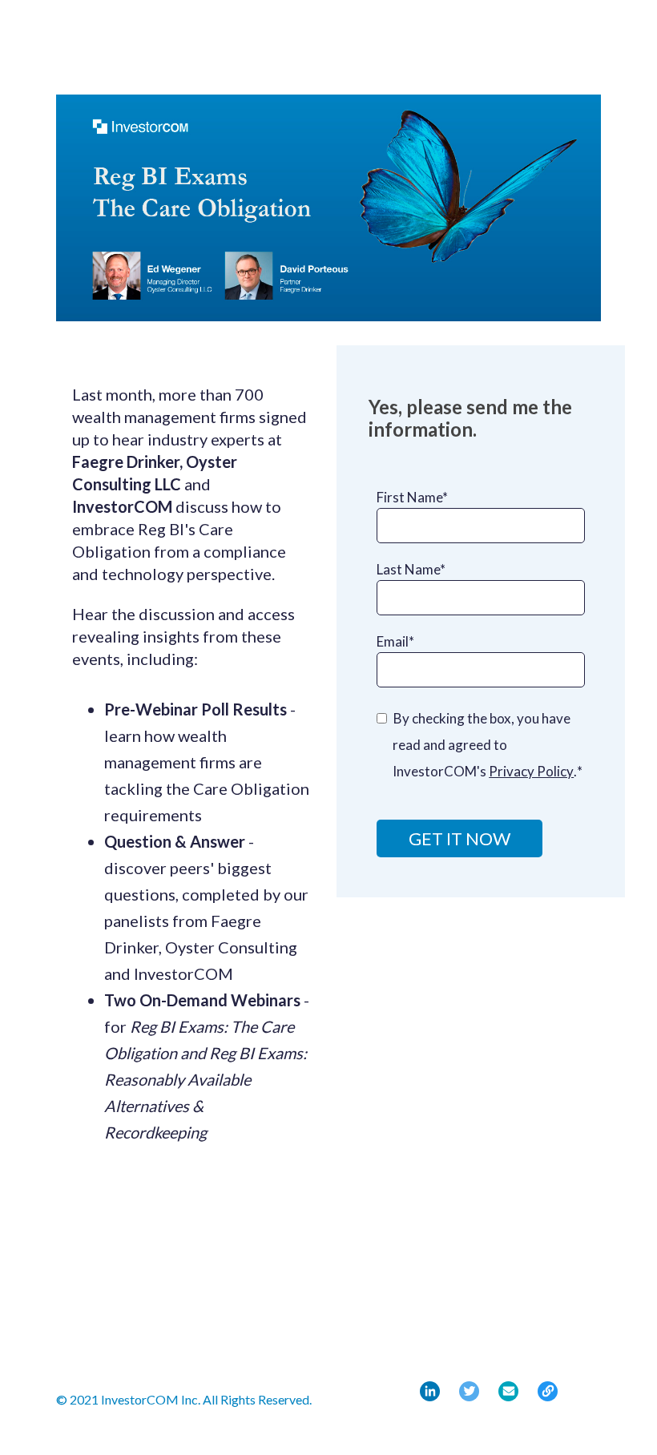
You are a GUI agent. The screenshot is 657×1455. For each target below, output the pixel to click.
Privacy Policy (531, 771)
